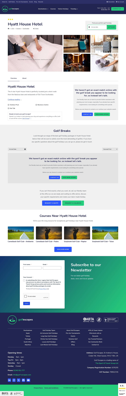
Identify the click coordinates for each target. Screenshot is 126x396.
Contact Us (87, 114)
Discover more (63, 249)
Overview (14, 78)
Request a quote (51, 203)
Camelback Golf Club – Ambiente (20, 241)
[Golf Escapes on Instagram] (14, 380)
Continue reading (14, 100)
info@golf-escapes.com (22, 375)
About (24, 78)
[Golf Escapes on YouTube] (28, 380)
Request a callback (73, 203)
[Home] (8, 28)
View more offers (102, 114)
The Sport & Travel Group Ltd (106, 363)
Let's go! (111, 27)
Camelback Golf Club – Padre (47, 241)
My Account (121, 2)
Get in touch (25, 118)
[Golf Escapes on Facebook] (23, 380)
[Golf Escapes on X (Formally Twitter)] (18, 380)
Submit (26, 303)
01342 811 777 (105, 10)
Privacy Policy (42, 289)
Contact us (117, 9)
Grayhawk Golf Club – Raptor (75, 241)
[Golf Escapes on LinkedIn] (9, 380)
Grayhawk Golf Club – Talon (103, 241)
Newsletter (111, 2)
